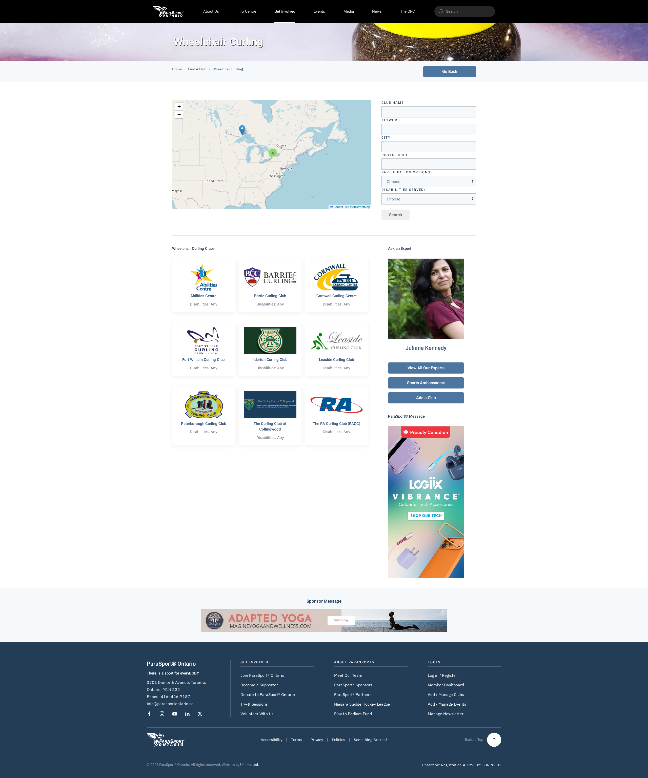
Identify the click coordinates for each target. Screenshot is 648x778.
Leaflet (338, 206)
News (377, 11)
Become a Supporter (259, 684)
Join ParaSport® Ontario (262, 675)
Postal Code (394, 155)
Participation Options (405, 172)
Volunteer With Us (257, 713)
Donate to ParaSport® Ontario (267, 694)
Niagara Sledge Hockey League (362, 704)
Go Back (449, 72)
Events (319, 11)
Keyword (390, 120)
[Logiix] (426, 501)
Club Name (392, 102)
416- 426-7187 (175, 696)
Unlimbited (249, 764)
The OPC (407, 11)
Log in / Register (442, 675)
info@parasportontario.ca (170, 703)
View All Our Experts (426, 368)
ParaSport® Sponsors (353, 684)
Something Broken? (371, 739)
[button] (242, 130)
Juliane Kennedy (426, 348)
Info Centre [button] (246, 11)
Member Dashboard (446, 684)
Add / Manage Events (447, 704)
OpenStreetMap (359, 206)
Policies (338, 739)
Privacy (317, 739)
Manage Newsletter (445, 713)
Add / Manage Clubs (446, 694)
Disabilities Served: (403, 189)
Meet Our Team (348, 675)
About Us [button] (211, 11)
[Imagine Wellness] (324, 620)
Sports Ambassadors (426, 383)
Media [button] (348, 11)
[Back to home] (168, 11)
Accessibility (271, 739)
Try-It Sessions (254, 704)
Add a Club (426, 398)
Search (395, 215)
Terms (296, 739)
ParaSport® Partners (353, 694)
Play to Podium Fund (353, 713)
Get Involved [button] (284, 11)
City (386, 137)
